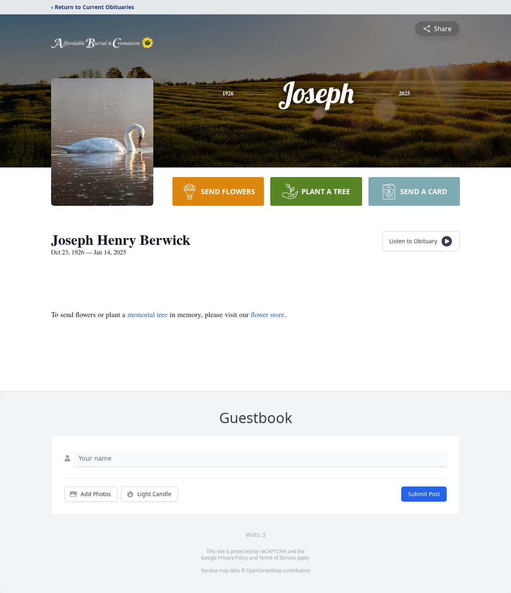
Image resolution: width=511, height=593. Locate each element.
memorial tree (147, 314)
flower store (267, 314)
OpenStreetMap (264, 570)
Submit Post (424, 494)
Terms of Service (277, 557)
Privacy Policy (233, 557)
